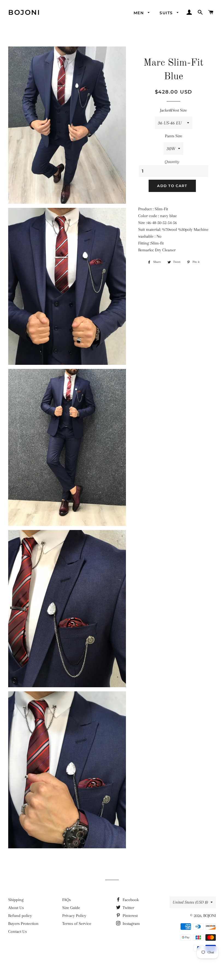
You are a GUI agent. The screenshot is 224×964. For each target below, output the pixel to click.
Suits (167, 12)
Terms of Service (76, 923)
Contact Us (17, 931)
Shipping (15, 899)
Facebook (130, 899)
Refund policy (20, 915)
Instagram (131, 923)
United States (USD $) (190, 902)
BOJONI (24, 12)
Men (139, 12)
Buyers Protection (23, 923)
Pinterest (130, 915)
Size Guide (71, 907)
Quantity (172, 161)
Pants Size (173, 135)
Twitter (128, 907)
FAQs (66, 899)
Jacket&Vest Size (173, 110)
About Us (16, 907)
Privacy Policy (74, 915)
